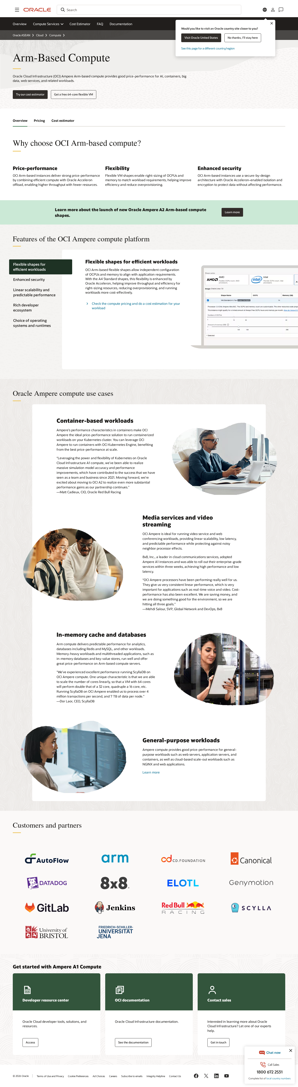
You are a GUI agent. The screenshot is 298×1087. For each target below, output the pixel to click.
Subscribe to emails (132, 1076)
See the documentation (133, 1042)
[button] (17, 9)
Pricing (39, 120)
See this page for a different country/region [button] (208, 48)
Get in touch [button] (218, 1042)
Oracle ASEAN (21, 35)
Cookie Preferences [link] (78, 1076)
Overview (20, 24)
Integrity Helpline (156, 1076)
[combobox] (149, 10)
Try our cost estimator (30, 94)
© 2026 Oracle (21, 1075)
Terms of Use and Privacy (50, 1076)
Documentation (121, 24)
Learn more (232, 211)
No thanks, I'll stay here (243, 38)
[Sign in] (272, 9)
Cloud (39, 35)
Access (30, 1042)
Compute (55, 35)
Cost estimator (62, 120)
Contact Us (175, 1076)
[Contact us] (281, 9)
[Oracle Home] (37, 9)
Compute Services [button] (46, 24)
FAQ (100, 24)
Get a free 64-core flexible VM (73, 94)
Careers (113, 1076)
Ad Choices (99, 1076)
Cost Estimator (80, 24)
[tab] (40, 266)
